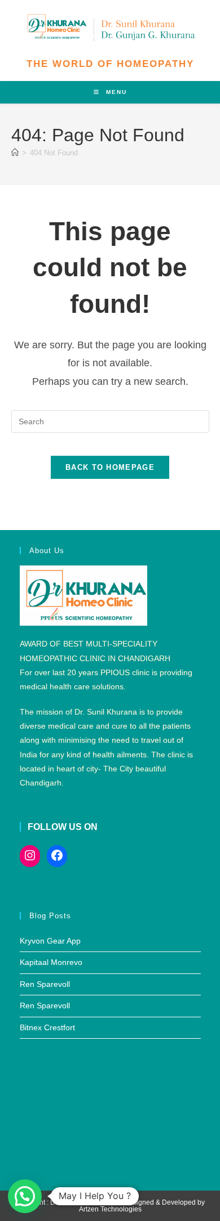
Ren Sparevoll (45, 984)
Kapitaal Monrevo (51, 962)
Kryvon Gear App (50, 940)
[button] (25, 1196)
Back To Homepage (110, 467)
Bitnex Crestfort (47, 1027)
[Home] (15, 153)
